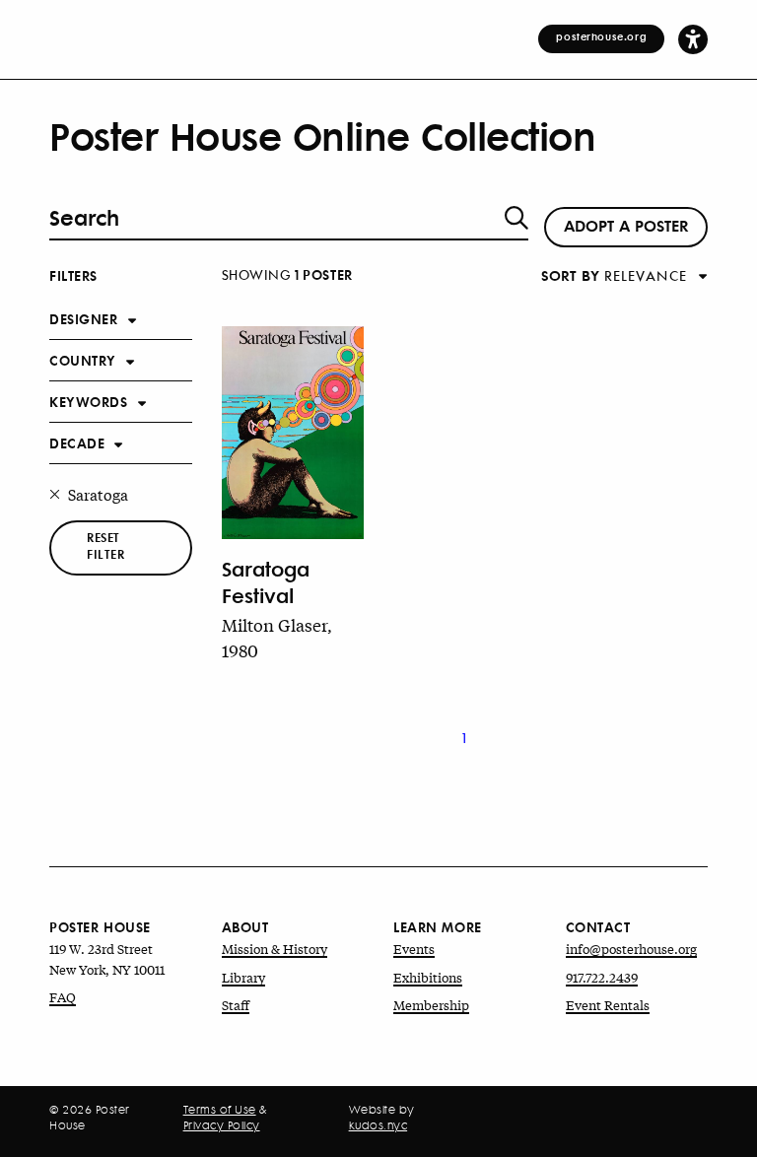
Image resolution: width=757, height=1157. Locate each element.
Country (82, 359)
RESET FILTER (105, 546)
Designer (83, 317)
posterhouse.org (601, 36)
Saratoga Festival (266, 581)
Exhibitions (427, 977)
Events (414, 948)
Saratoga (98, 494)
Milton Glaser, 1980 (277, 637)
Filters (73, 274)
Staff (235, 1004)
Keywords (88, 400)
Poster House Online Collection (322, 135)
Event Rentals (608, 1004)
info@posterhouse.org (631, 948)
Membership (431, 1004)
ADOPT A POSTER (626, 225)
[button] (693, 38)
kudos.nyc (378, 1125)
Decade (76, 442)
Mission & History (274, 948)
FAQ (62, 996)
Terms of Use (219, 1110)
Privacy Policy (221, 1125)
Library (243, 977)
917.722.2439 (602, 977)
